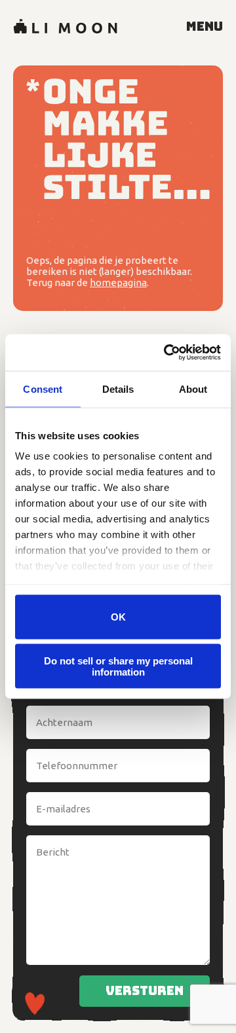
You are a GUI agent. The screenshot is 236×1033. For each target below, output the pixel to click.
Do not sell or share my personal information (118, 666)
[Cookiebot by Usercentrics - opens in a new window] (166, 352)
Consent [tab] (42, 388)
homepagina (118, 282)
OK (118, 617)
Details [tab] (118, 388)
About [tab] (193, 388)
